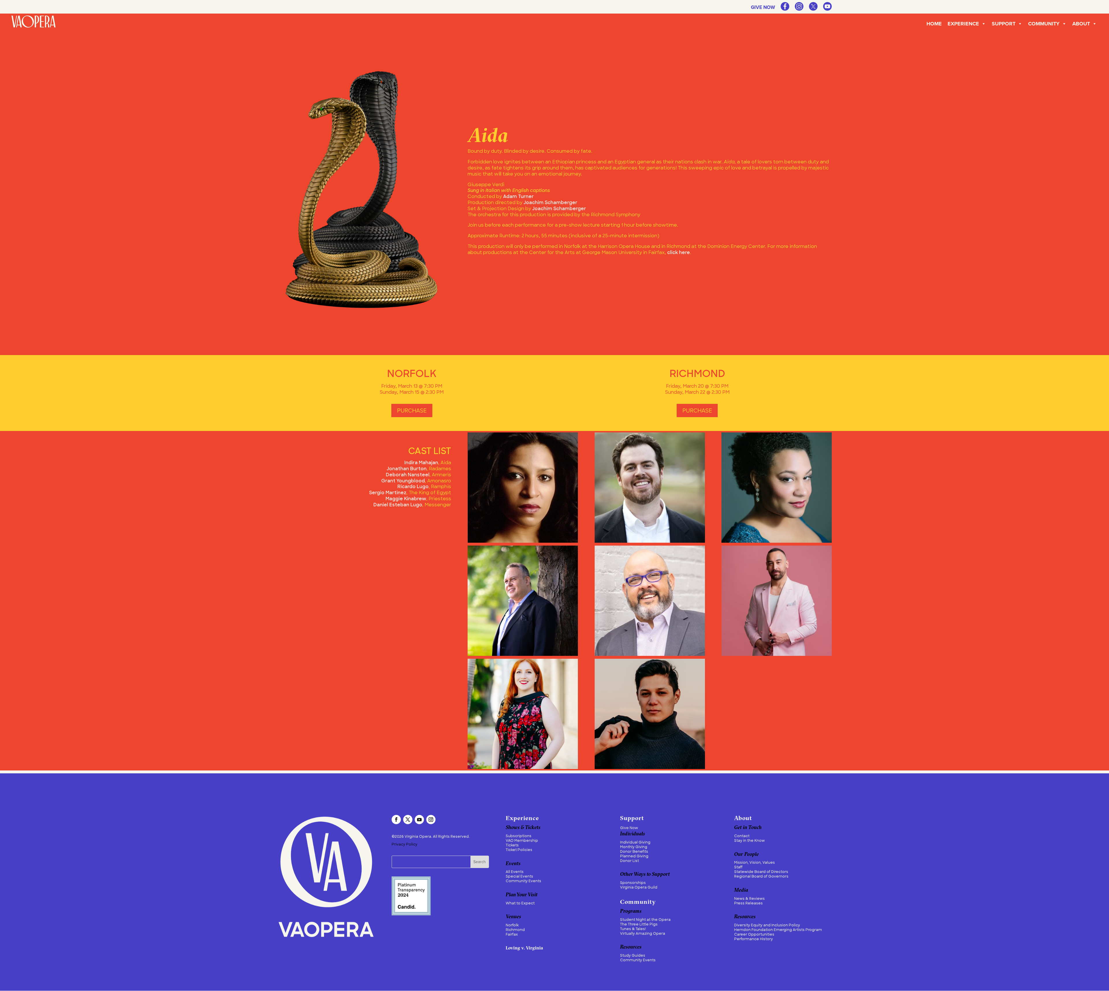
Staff (738, 867)
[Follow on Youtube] (419, 819)
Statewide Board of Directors (761, 872)
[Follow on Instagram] (431, 819)
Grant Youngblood (403, 481)
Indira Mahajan (421, 463)
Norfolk (512, 925)
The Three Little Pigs (639, 924)
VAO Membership (522, 841)
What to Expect (520, 903)
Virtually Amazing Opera (642, 934)
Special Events (519, 876)
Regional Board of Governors (761, 876)
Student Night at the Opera (645, 920)
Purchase (412, 410)
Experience (963, 23)
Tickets (512, 845)
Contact (741, 836)
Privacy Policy (404, 844)
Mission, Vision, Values (754, 863)
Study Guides (632, 956)
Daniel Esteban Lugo (397, 505)
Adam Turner (518, 197)
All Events (515, 872)
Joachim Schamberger (550, 203)
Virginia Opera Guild (638, 887)
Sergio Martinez (387, 493)
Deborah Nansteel (407, 475)
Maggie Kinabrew (406, 499)
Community (1044, 23)
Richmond (515, 930)
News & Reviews (749, 899)
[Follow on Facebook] (396, 819)
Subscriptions (518, 836)
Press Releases (748, 903)
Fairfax (512, 934)
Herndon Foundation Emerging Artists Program (778, 930)
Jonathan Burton (407, 469)
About (1081, 23)
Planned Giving (634, 856)
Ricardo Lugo (413, 487)
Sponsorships (633, 883)
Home (934, 23)
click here (678, 253)
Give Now (763, 8)
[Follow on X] (407, 819)
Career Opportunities (754, 934)
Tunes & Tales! (633, 929)
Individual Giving (635, 842)
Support (1003, 23)
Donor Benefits (634, 852)
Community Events (523, 881)
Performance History (753, 939)
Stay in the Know (749, 841)
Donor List (629, 861)
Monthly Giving (633, 847)
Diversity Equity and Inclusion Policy (767, 925)
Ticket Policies (519, 850)
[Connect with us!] (785, 9)
